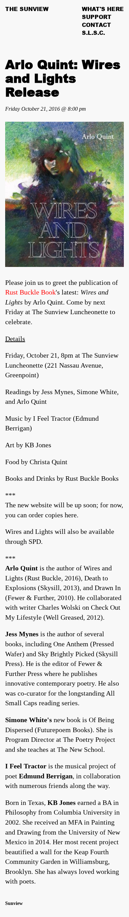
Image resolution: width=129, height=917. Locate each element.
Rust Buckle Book (30, 292)
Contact (96, 25)
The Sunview (27, 9)
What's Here (103, 9)
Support (96, 17)
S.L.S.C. (93, 33)
